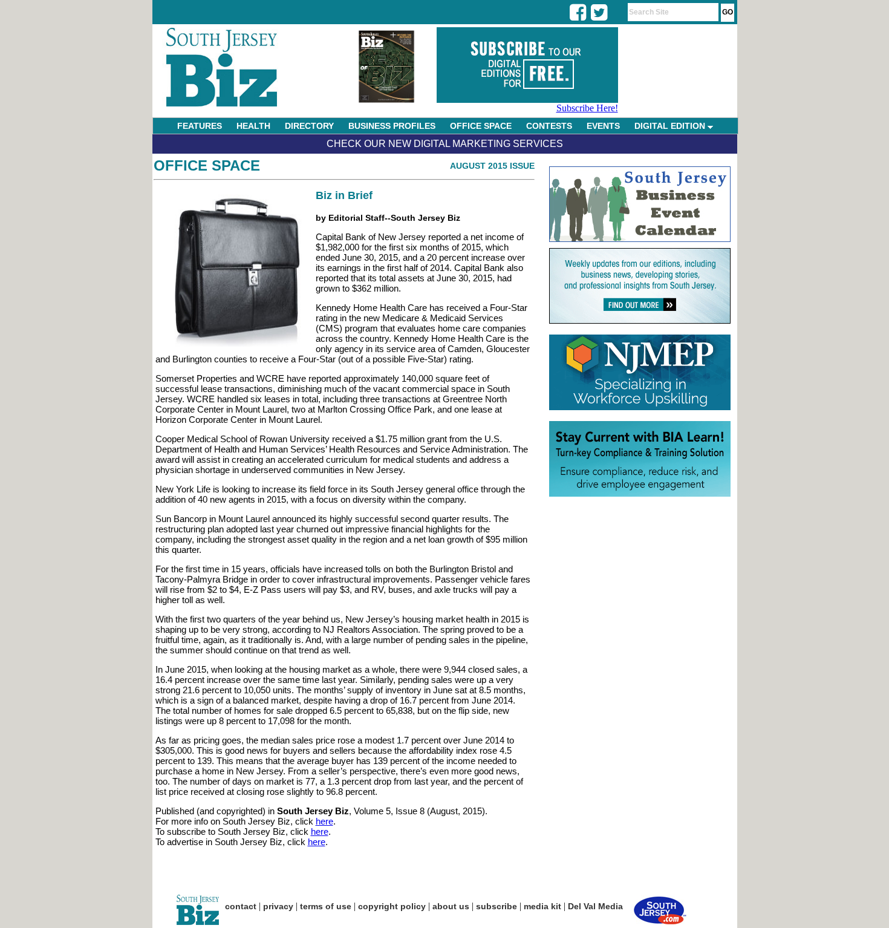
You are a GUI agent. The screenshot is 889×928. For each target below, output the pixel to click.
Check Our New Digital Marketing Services (445, 144)
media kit (542, 906)
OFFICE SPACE (481, 126)
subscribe (496, 906)
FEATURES (199, 126)
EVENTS (603, 126)
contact (240, 906)
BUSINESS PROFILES (391, 126)
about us (450, 906)
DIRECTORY (309, 126)
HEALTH (253, 126)
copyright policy (392, 906)
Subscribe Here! (587, 108)
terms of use (325, 906)
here (324, 821)
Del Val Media (595, 906)
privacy (278, 906)
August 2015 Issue (492, 166)
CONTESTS (549, 126)
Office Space (207, 165)
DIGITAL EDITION (671, 126)
